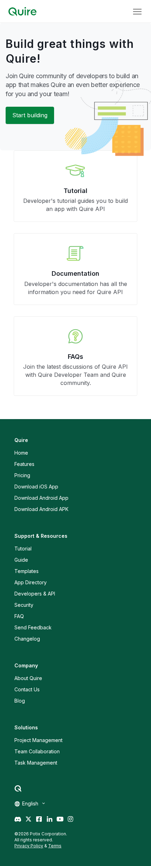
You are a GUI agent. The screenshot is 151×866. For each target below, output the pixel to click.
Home (21, 453)
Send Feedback (33, 627)
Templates (26, 571)
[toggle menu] (137, 11)
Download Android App (41, 498)
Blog (19, 701)
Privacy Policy (28, 845)
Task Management (35, 763)
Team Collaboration (37, 751)
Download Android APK (41, 509)
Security (23, 605)
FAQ (19, 616)
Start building (29, 115)
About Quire (28, 678)
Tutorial (23, 549)
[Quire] (22, 11)
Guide (21, 560)
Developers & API (34, 594)
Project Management (38, 740)
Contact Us (27, 689)
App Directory (30, 582)
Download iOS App (36, 487)
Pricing (22, 475)
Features (24, 464)
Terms (54, 845)
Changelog (27, 639)
